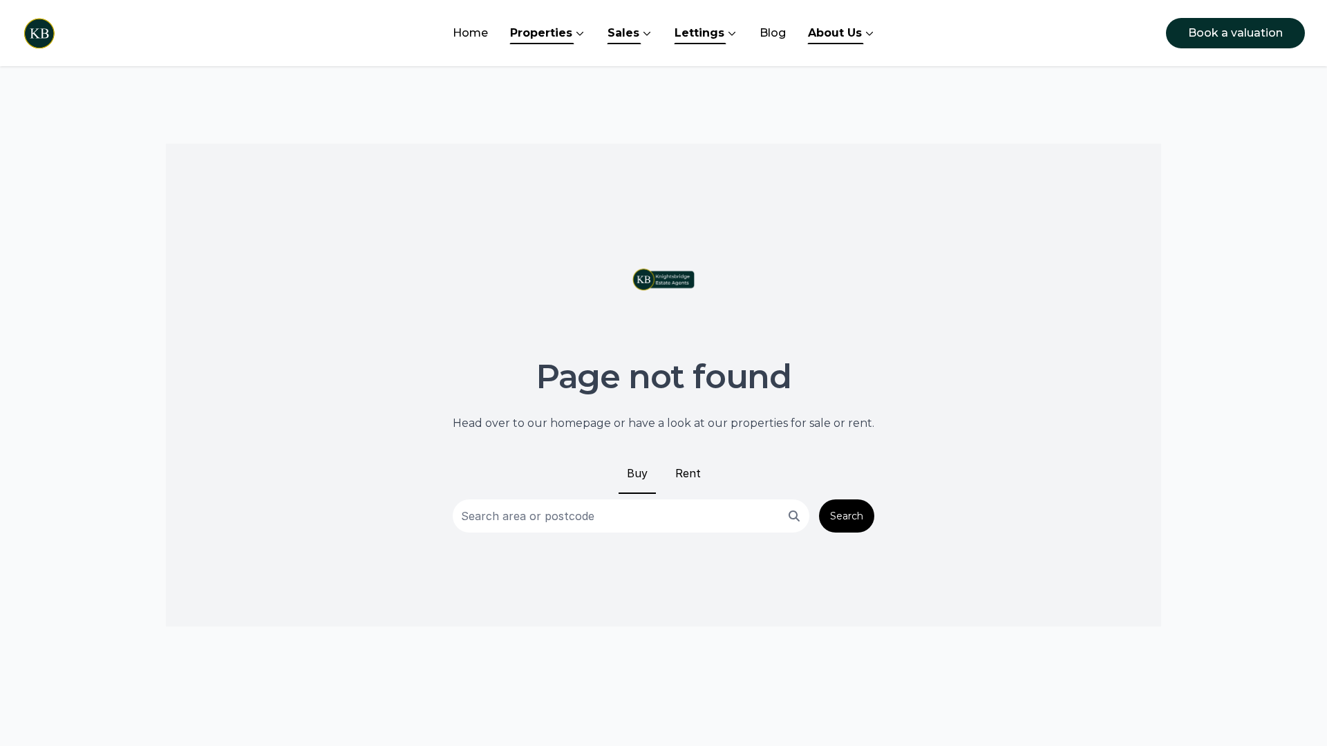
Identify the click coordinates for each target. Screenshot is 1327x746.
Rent (688, 473)
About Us (835, 32)
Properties (541, 32)
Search (846, 516)
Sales (623, 32)
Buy (637, 473)
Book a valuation (1235, 32)
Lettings (699, 32)
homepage (580, 423)
